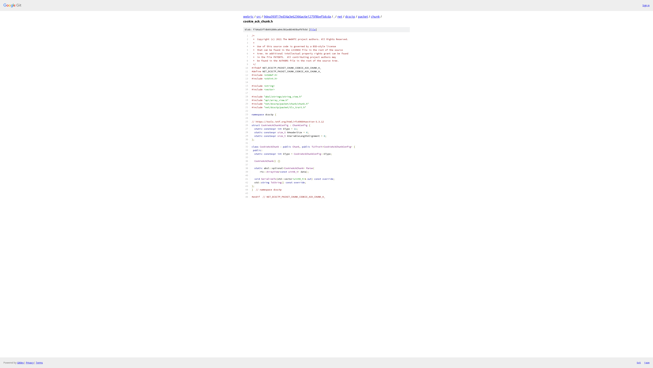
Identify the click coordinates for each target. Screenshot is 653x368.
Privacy (30, 362)
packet (363, 16)
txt (639, 362)
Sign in (646, 5)
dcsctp (350, 16)
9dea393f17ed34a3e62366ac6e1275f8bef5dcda (297, 16)
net (339, 16)
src (258, 16)
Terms (39, 362)
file (313, 29)
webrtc (248, 16)
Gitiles (20, 362)
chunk (375, 16)
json (647, 362)
